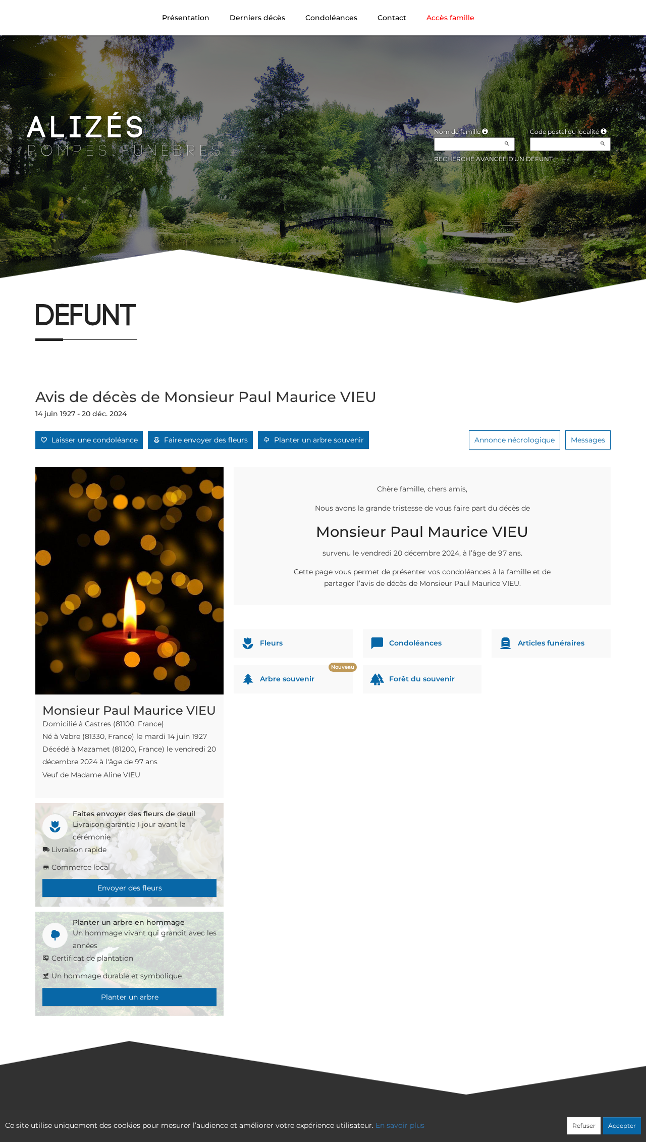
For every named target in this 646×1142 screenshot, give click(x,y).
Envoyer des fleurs (129, 887)
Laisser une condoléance (92, 439)
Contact (392, 17)
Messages (588, 439)
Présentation (185, 17)
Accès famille (450, 17)
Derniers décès (257, 17)
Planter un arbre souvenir (317, 439)
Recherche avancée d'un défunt (493, 159)
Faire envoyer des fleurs (204, 439)
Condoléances (331, 17)
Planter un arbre (129, 997)
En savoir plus (399, 1125)
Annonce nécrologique (514, 439)
